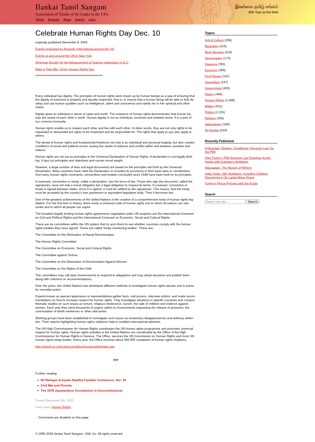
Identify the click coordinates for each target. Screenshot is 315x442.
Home (40, 19)
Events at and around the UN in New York (63, 55)
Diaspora (211, 64)
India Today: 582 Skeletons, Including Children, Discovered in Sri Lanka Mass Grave (236, 175)
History (209, 94)
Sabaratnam (213, 124)
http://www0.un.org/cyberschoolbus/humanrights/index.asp (75, 346)
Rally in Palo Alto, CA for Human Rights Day (64, 69)
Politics (209, 112)
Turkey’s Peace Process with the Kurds (231, 183)
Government (213, 88)
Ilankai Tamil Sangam (70, 7)
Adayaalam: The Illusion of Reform (228, 167)
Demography (213, 58)
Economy (211, 70)
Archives (53, 19)
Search (80, 19)
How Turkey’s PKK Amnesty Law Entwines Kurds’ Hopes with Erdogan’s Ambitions (238, 159)
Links (92, 19)
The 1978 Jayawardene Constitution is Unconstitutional (81, 390)
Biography (212, 46)
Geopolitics (212, 82)
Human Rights (61, 407)
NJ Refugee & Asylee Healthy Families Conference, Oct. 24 (83, 380)
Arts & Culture (214, 40)
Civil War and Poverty (56, 385)
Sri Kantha (212, 130)
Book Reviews (214, 52)
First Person (213, 76)
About (67, 19)
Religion (210, 118)
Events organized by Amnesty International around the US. (75, 49)
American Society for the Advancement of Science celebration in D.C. (82, 62)
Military (209, 106)
